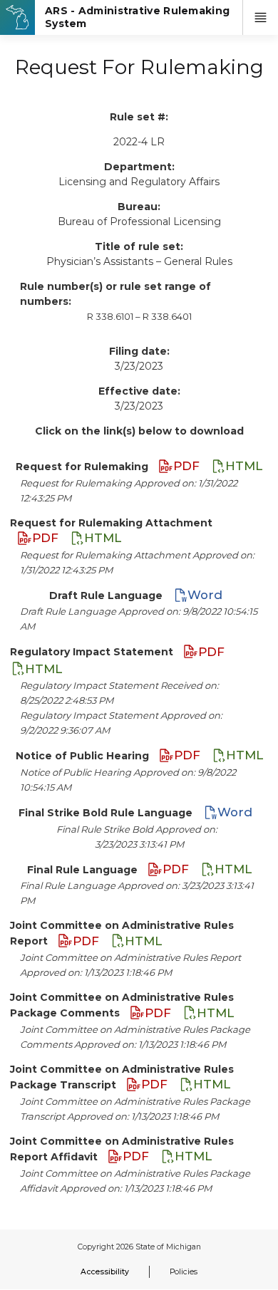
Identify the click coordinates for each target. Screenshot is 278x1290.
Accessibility (105, 1271)
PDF (188, 466)
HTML (243, 466)
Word (204, 595)
